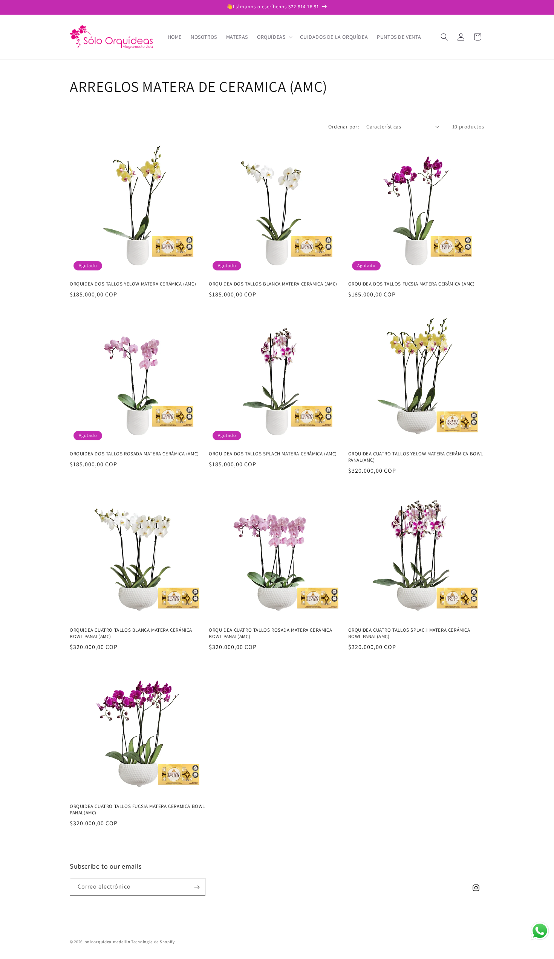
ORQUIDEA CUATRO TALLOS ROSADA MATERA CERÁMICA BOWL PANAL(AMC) (270, 633)
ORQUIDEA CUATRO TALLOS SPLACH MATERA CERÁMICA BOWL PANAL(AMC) (409, 633)
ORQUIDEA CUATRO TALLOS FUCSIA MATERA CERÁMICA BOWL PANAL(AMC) (137, 809)
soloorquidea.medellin (107, 941)
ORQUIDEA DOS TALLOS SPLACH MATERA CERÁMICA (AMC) (273, 454)
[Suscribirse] (196, 887)
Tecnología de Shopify (153, 941)
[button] (274, 37)
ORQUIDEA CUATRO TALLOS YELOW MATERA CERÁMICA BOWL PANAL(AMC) (415, 457)
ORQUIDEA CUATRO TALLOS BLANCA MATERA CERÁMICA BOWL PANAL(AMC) (131, 633)
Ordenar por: (343, 126)
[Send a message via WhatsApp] (540, 931)
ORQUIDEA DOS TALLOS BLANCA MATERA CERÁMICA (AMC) (273, 284)
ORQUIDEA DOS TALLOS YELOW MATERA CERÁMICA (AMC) (133, 284)
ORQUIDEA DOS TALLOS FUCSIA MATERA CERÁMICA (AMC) (411, 284)
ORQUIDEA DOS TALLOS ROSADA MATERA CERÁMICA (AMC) (134, 454)
